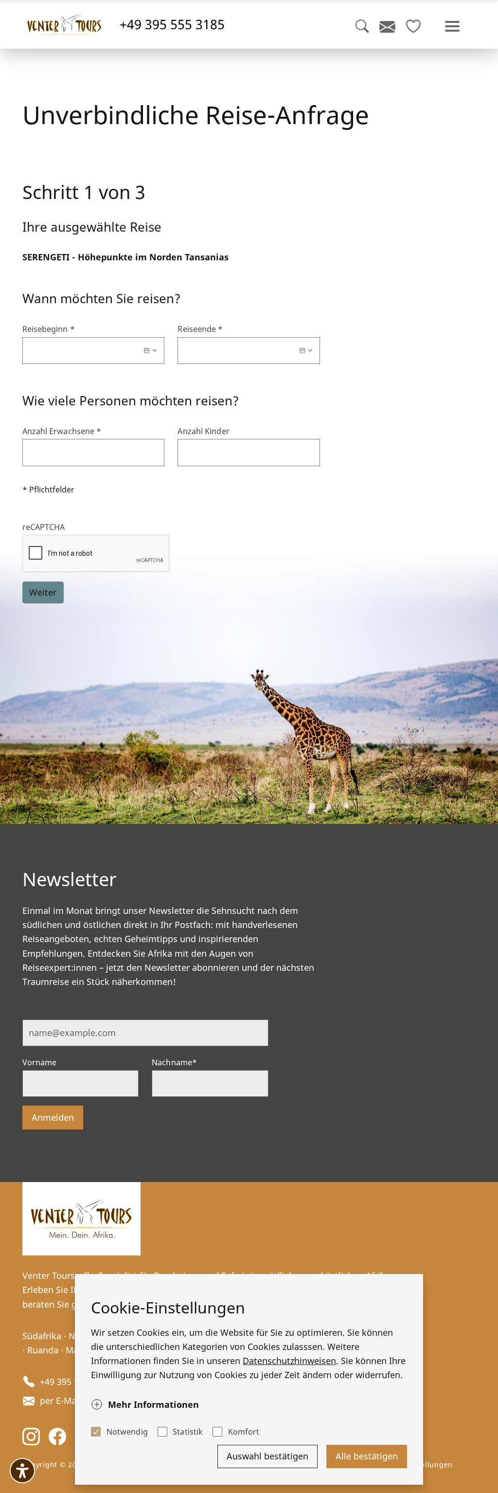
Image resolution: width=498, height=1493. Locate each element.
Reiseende (200, 329)
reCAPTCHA (43, 527)
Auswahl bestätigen (267, 1456)
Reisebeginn (48, 329)
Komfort (243, 1431)
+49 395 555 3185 (172, 24)
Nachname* (174, 1062)
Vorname (39, 1062)
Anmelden (53, 1117)
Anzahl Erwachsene (62, 431)
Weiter (42, 592)
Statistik (188, 1431)
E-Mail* (36, 1011)
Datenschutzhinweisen (289, 1360)
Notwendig (127, 1431)
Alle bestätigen (367, 1456)
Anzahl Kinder (203, 431)
